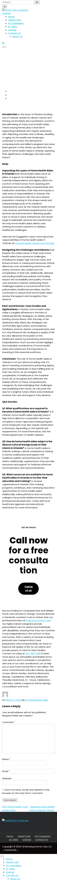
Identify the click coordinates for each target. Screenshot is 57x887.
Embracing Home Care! (38, 620)
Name (6, 759)
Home (11, 16)
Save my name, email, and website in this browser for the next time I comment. (26, 791)
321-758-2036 (32, 653)
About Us (17, 36)
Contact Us (14, 33)
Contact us (29, 588)
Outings (12, 29)
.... (18, 849)
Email (5, 771)
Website (6, 778)
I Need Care (14, 19)
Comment (8, 722)
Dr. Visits (12, 26)
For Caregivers (16, 23)
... (3, 849)
